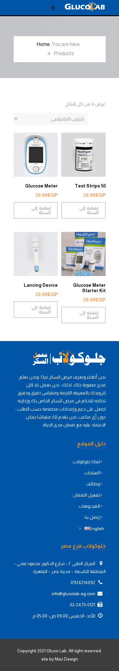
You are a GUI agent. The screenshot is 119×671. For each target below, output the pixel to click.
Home (43, 44)
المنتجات (92, 472)
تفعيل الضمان (86, 494)
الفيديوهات (89, 506)
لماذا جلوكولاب (86, 461)
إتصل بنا (92, 517)
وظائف (93, 483)
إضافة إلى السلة (88, 210)
